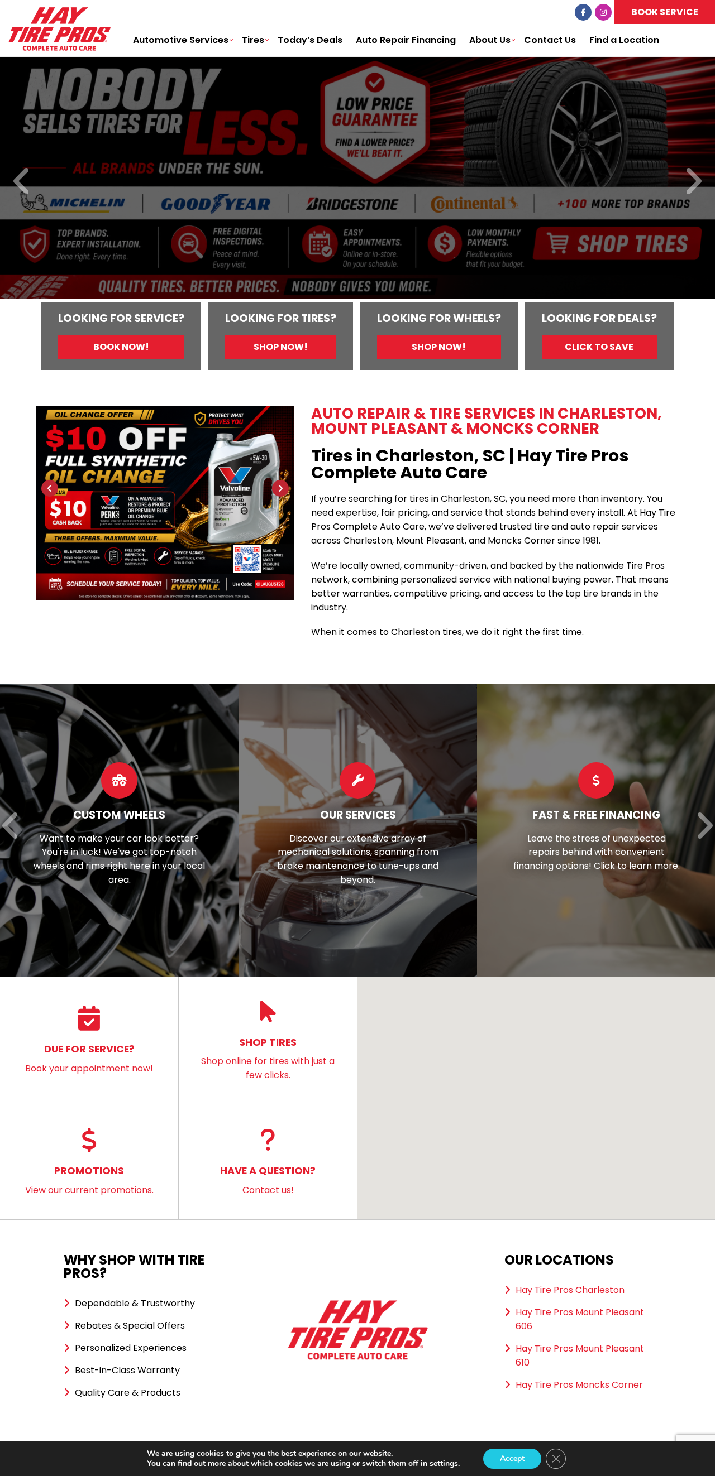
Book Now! (121, 346)
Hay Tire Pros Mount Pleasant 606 (580, 1319)
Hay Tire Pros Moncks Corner (579, 1384)
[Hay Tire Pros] (59, 13)
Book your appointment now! (89, 1058)
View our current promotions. (89, 1180)
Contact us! (268, 1180)
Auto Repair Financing (406, 39)
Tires (253, 39)
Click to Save (599, 346)
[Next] (693, 182)
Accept (512, 1458)
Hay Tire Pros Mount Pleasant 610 (580, 1355)
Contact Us (550, 39)
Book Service (664, 12)
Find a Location (624, 39)
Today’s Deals (310, 39)
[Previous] (22, 182)
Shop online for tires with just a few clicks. (268, 1058)
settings (444, 1464)
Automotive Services (180, 39)
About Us (490, 39)
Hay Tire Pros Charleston (570, 1289)
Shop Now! (281, 346)
